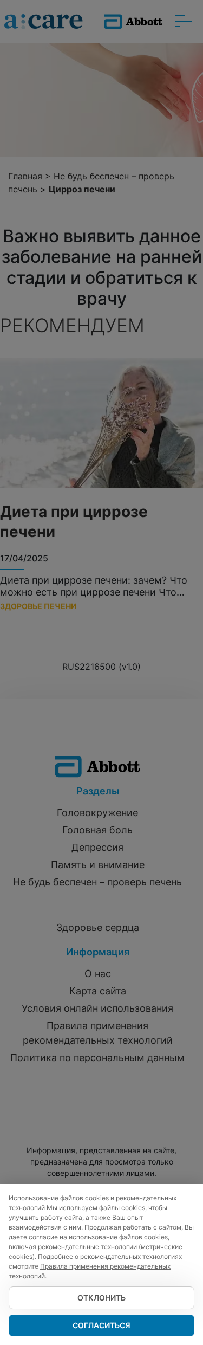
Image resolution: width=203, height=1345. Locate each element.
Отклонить (101, 1297)
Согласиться (101, 1325)
